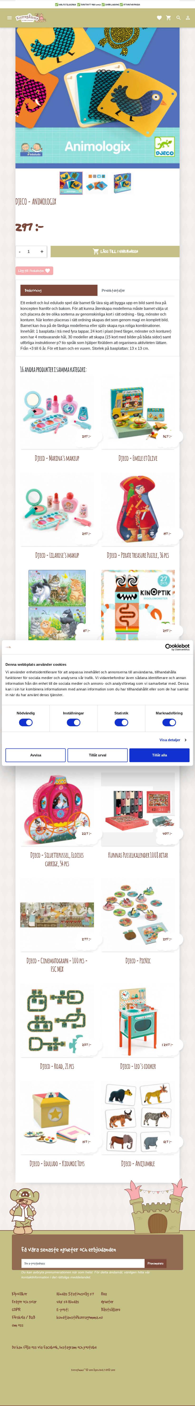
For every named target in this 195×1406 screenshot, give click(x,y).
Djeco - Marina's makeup (57, 458)
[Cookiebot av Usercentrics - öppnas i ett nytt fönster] (169, 647)
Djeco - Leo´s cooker (138, 1066)
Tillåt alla (159, 755)
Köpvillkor (19, 1293)
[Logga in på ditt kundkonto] (182, 18)
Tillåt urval (97, 755)
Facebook (51, 1347)
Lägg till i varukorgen (115, 251)
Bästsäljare (110, 1309)
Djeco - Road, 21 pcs (57, 1066)
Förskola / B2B (23, 1317)
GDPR (16, 1309)
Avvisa (35, 755)
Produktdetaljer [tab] (113, 290)
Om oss (17, 1325)
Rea (104, 1293)
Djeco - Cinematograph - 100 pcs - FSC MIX (57, 965)
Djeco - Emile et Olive (138, 458)
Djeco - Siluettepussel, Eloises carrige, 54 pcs (57, 859)
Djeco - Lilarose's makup (57, 555)
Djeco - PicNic (138, 960)
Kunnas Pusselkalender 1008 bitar (138, 855)
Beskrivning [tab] (33, 290)
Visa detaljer (170, 740)
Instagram (68, 1347)
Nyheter (107, 1301)
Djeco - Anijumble (138, 1163)
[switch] (73, 722)
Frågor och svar (24, 1301)
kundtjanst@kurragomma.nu (80, 1317)
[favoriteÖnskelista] (153, 18)
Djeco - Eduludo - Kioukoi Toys (57, 1163)
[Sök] (173, 18)
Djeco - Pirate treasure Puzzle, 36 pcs (138, 555)
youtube (90, 1347)
